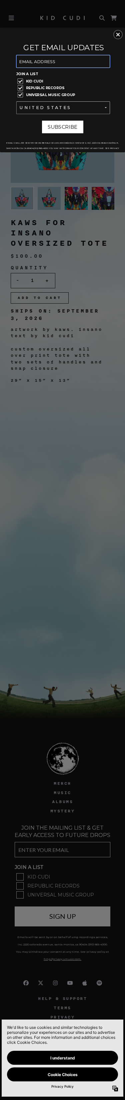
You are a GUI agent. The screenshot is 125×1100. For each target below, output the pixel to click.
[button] (118, 35)
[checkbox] (64, 81)
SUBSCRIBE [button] (63, 127)
